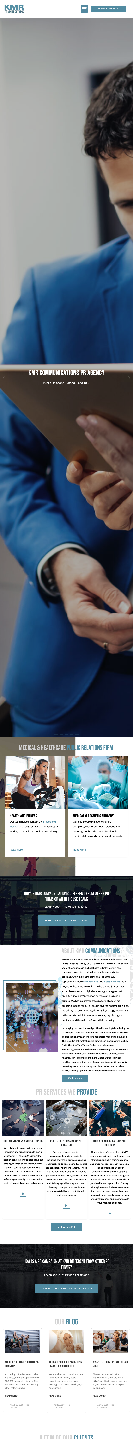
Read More (16, 849)
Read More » (11, 1396)
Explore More (75, 1078)
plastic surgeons (112, 982)
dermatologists (90, 982)
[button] (84, 9)
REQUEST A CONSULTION (66, 386)
